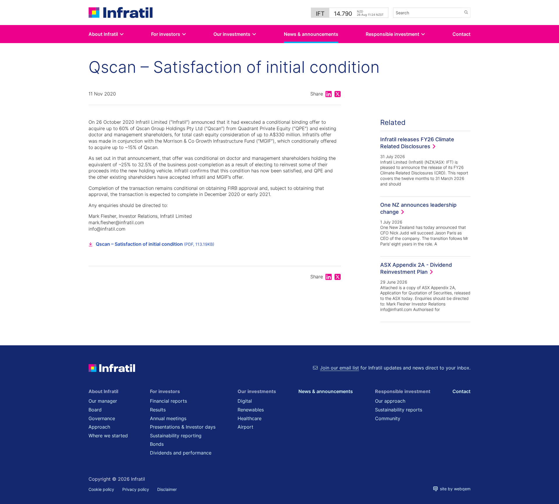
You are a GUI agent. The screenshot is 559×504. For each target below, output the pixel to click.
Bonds (157, 444)
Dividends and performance (180, 453)
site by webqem (454, 488)
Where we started (108, 435)
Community (387, 418)
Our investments (231, 34)
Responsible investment (392, 34)
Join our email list (339, 368)
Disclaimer (167, 489)
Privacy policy (135, 489)
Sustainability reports (398, 409)
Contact (461, 34)
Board (95, 409)
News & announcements (311, 34)
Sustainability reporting (175, 435)
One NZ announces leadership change (418, 208)
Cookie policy (101, 489)
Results (158, 409)
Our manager (103, 401)
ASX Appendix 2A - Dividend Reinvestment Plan (416, 268)
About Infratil (103, 34)
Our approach (390, 401)
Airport (245, 427)
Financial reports (168, 401)
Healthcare (249, 418)
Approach (99, 427)
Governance (102, 418)
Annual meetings (168, 418)
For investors (165, 34)
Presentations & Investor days (182, 427)
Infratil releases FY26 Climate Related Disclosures (417, 142)
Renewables (251, 409)
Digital (245, 401)
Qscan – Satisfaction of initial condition (155, 244)
